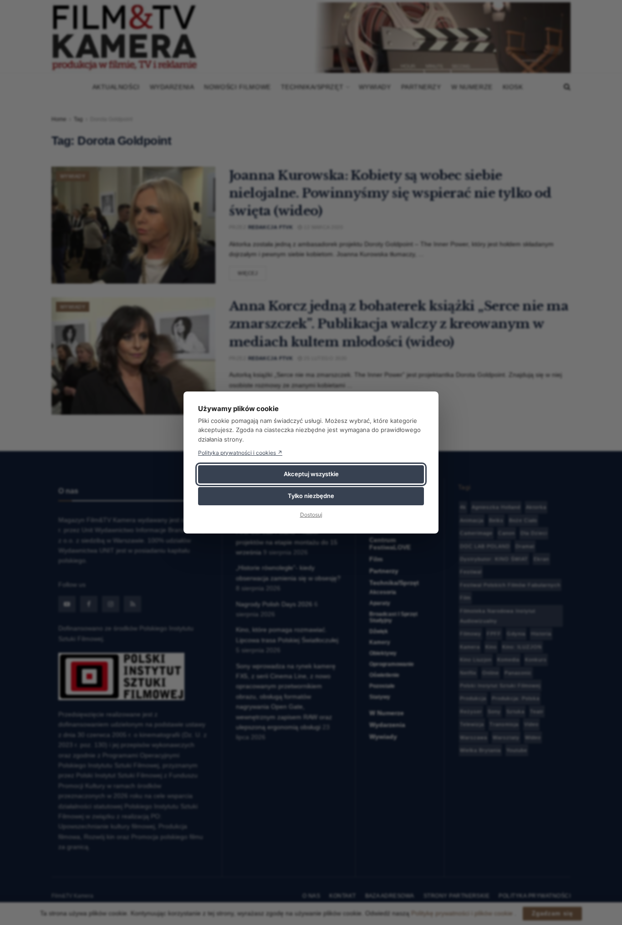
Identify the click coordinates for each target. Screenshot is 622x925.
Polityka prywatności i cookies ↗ (240, 452)
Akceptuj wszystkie (311, 474)
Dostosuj (311, 514)
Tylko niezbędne (311, 495)
